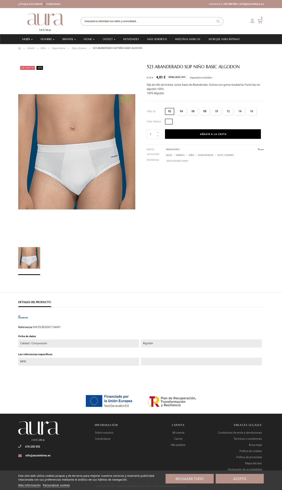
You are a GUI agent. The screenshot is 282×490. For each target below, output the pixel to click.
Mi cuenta (178, 432)
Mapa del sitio (253, 463)
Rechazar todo (190, 478)
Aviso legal (255, 444)
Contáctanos (53, 3)
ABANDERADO (173, 149)
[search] (218, 21)
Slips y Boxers (225, 155)
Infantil (180, 155)
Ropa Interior (205, 155)
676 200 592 (230, 3)
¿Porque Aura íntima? (30, 3)
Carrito (178, 438)
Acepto (239, 478)
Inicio (169, 155)
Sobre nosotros (104, 432)
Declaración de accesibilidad (245, 469)
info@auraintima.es (251, 3)
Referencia (153, 160)
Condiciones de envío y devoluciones (240, 432)
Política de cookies (251, 451)
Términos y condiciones (247, 438)
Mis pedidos (178, 444)
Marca (150, 149)
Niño (191, 155)
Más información (29, 485)
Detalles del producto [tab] (34, 302)
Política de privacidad (249, 457)
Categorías (153, 154)
